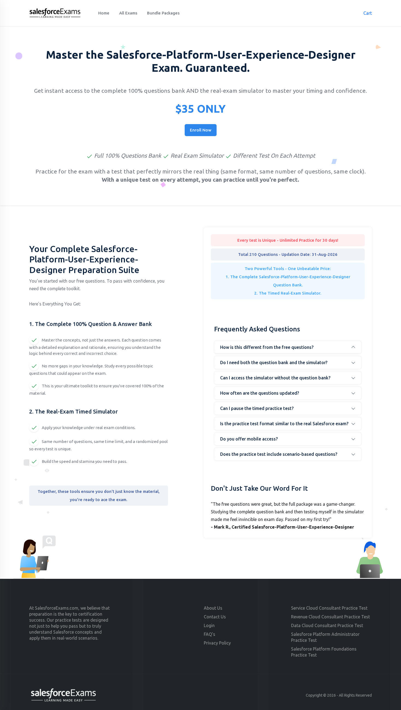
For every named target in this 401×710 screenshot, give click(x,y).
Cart (365, 13)
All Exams (128, 13)
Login (209, 625)
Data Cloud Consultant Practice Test (327, 625)
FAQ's (209, 634)
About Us (213, 608)
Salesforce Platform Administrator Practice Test (325, 637)
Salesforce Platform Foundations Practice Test (324, 651)
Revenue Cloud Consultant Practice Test (330, 616)
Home (103, 13)
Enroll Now (200, 130)
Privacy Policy (217, 642)
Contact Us (215, 616)
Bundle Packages (163, 13)
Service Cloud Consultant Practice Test (329, 608)
